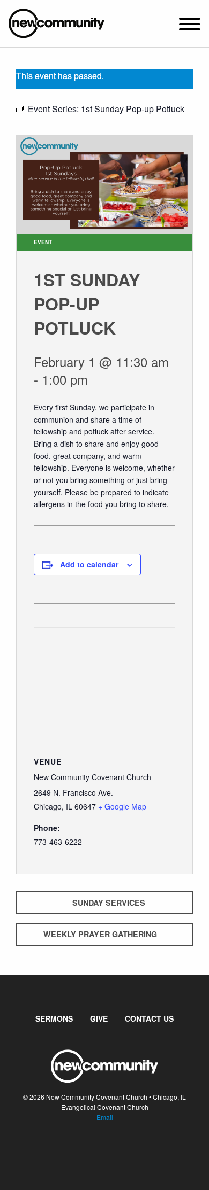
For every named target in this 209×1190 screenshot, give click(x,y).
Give (99, 1018)
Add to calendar (89, 564)
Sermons (54, 1018)
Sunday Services (108, 902)
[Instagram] (113, 1150)
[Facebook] (95, 1150)
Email (104, 1117)
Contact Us (149, 1018)
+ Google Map (122, 806)
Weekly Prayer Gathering (100, 934)
